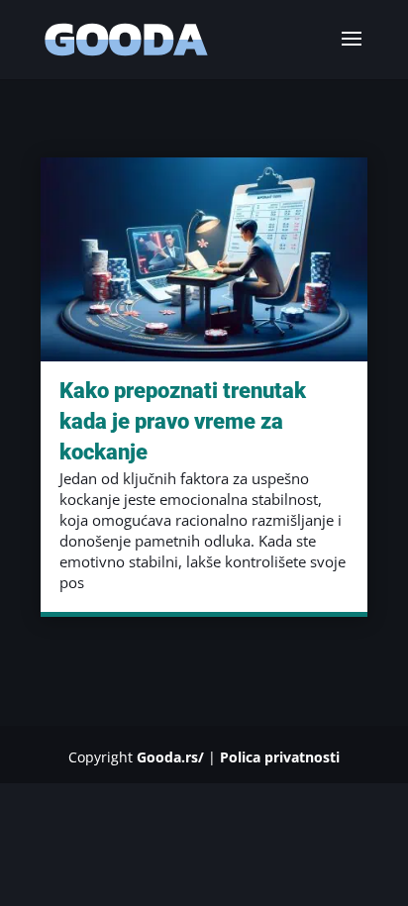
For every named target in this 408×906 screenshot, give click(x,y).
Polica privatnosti (280, 757)
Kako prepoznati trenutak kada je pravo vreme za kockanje (182, 421)
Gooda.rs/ (170, 757)
